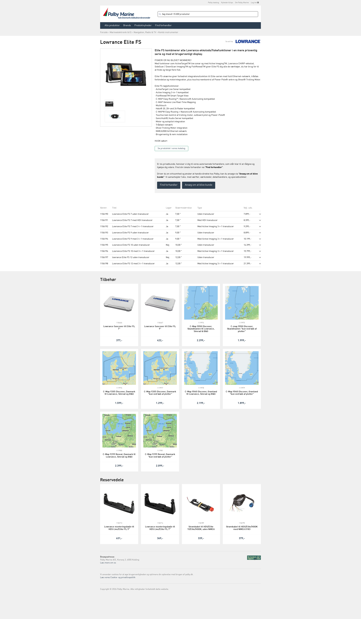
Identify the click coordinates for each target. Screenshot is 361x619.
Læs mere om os (108, 563)
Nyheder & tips (227, 3)
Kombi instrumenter (168, 32)
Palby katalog (213, 3)
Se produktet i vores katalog (171, 148)
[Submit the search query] (160, 14)
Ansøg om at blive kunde (198, 185)
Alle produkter (112, 25)
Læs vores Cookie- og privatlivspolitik (117, 578)
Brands (127, 25)
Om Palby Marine (242, 3)
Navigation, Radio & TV (145, 32)
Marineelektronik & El (121, 32)
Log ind (254, 3)
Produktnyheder (143, 25)
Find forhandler (163, 25)
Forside (104, 32)
